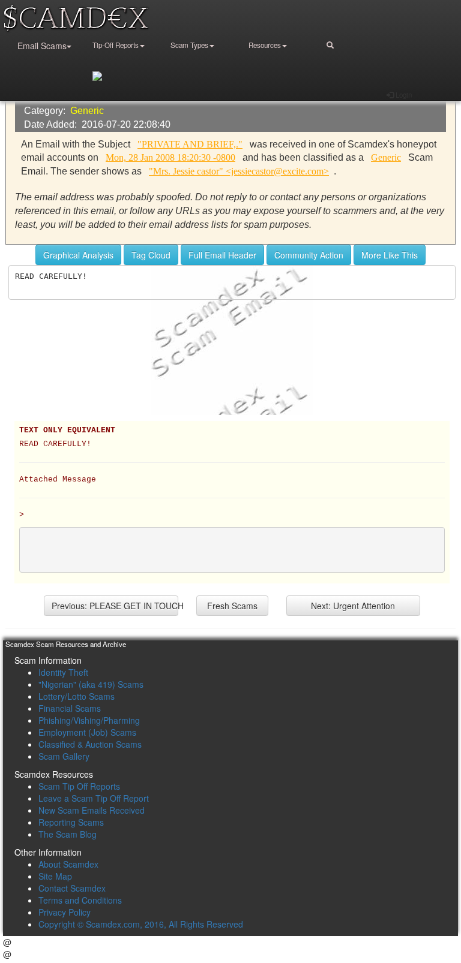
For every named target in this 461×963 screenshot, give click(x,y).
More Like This (389, 255)
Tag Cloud (150, 255)
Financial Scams (69, 708)
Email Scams (42, 46)
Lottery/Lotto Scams (76, 696)
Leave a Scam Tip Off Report (93, 798)
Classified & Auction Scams (90, 744)
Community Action (308, 255)
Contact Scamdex (72, 888)
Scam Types (189, 45)
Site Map (55, 876)
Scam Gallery (63, 756)
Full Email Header (222, 255)
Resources (265, 45)
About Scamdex (68, 864)
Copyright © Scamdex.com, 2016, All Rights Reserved (140, 924)
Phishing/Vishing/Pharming (89, 720)
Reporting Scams (71, 822)
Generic (87, 111)
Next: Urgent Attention (353, 606)
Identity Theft (63, 672)
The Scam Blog (67, 834)
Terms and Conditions (80, 900)
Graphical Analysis (78, 255)
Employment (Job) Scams (87, 732)
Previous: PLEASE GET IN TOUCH (115, 606)
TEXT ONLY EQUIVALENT (67, 430)
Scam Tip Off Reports (79, 786)
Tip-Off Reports (115, 45)
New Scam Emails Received (91, 810)
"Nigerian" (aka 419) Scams (90, 684)
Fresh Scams (232, 606)
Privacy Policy (64, 912)
